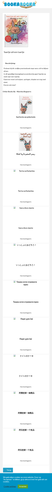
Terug (8, 470)
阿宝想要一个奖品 (25, 450)
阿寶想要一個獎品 (25, 413)
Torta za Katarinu (26, 191)
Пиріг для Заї (26, 339)
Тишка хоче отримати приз (25, 302)
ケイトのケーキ (26, 376)
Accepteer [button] (22, 486)
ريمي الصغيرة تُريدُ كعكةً (25, 154)
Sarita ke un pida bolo (25, 117)
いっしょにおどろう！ (25, 265)
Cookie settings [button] (10, 486)
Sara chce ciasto (26, 228)
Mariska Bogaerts (25, 128)
